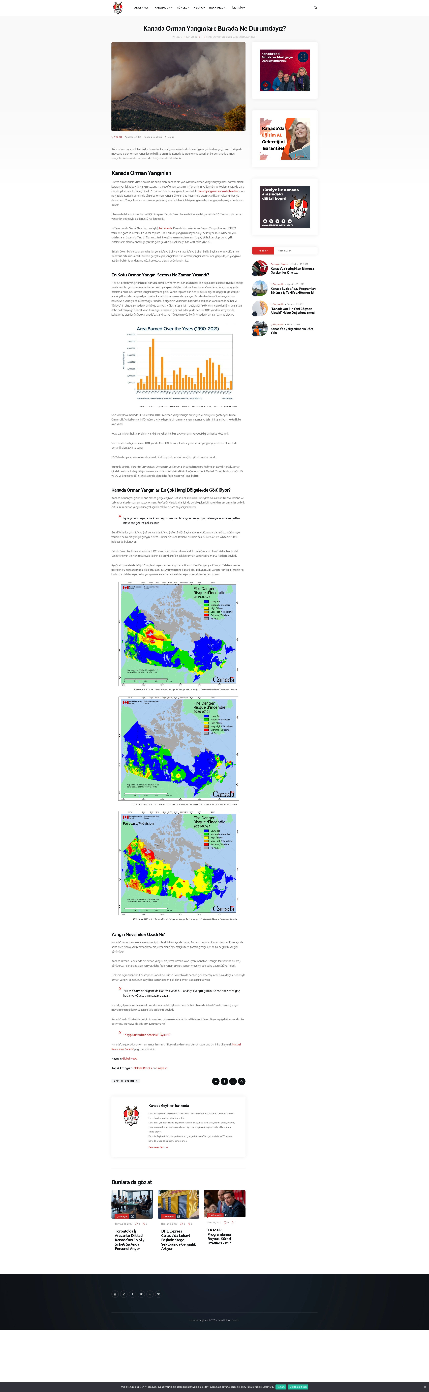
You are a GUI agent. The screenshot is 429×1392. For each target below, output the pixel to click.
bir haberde (165, 228)
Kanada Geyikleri (153, 137)
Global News (129, 1058)
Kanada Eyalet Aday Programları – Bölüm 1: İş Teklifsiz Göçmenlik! (294, 291)
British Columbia (125, 1081)
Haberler (169, 1216)
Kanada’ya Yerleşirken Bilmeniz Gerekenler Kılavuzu (292, 271)
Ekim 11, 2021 (293, 324)
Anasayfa (177, 37)
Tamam (281, 1386)
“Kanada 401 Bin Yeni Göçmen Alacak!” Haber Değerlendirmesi (293, 311)
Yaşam (118, 137)
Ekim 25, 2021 (214, 1222)
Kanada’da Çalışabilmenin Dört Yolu (292, 331)
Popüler (263, 250)
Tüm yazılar (191, 37)
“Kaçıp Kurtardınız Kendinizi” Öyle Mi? (146, 1035)
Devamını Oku (156, 1147)
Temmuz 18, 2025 (123, 1223)
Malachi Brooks (143, 1068)
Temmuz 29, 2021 (295, 304)
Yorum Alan (284, 250)
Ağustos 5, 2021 (133, 137)
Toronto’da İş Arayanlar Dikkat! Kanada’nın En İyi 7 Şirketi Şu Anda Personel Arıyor (129, 1240)
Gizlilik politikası (298, 1386)
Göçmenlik (216, 1215)
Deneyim (122, 1216)
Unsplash (161, 1068)
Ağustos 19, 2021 (295, 284)
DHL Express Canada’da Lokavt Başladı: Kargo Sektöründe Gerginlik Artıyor (178, 1240)
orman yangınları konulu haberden (218, 191)
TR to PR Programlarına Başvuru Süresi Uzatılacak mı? (219, 1237)
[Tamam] (424, 1387)
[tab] (263, 251)
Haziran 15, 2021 (299, 264)
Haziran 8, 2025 (169, 1223)
